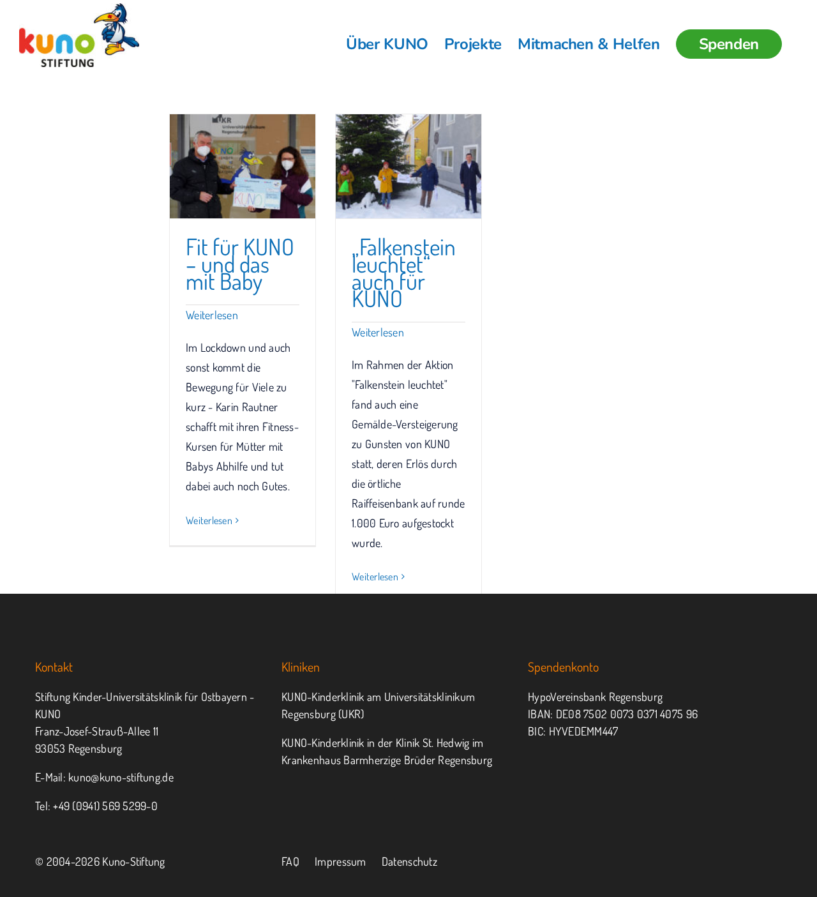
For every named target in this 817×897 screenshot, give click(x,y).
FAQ (290, 861)
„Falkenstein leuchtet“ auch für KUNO (404, 272)
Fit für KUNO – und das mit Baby (240, 264)
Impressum (340, 861)
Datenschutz (409, 861)
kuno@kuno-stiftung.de (121, 777)
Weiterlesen (212, 315)
